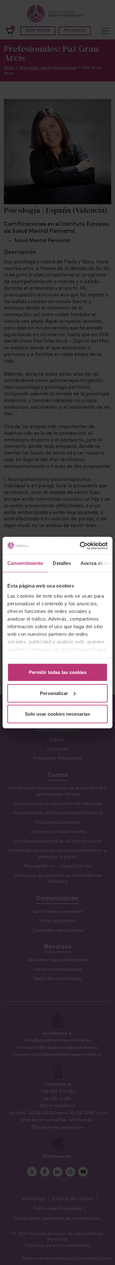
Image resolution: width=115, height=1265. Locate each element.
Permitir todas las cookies (58, 672)
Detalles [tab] (62, 563)
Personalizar (54, 693)
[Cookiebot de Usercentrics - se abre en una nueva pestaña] (81, 545)
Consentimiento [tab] (25, 563)
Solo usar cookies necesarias (57, 714)
